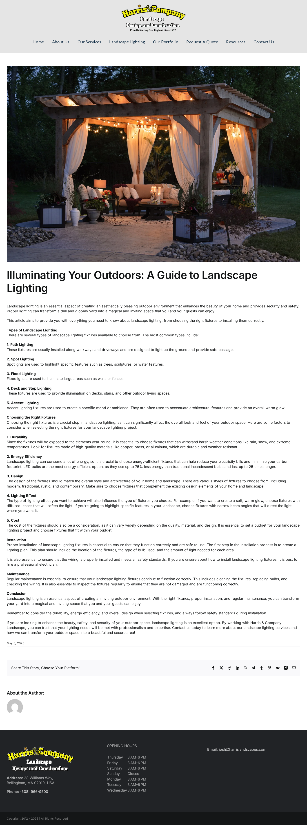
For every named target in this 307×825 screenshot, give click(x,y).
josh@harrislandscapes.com (242, 749)
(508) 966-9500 (34, 791)
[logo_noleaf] (153, 4)
